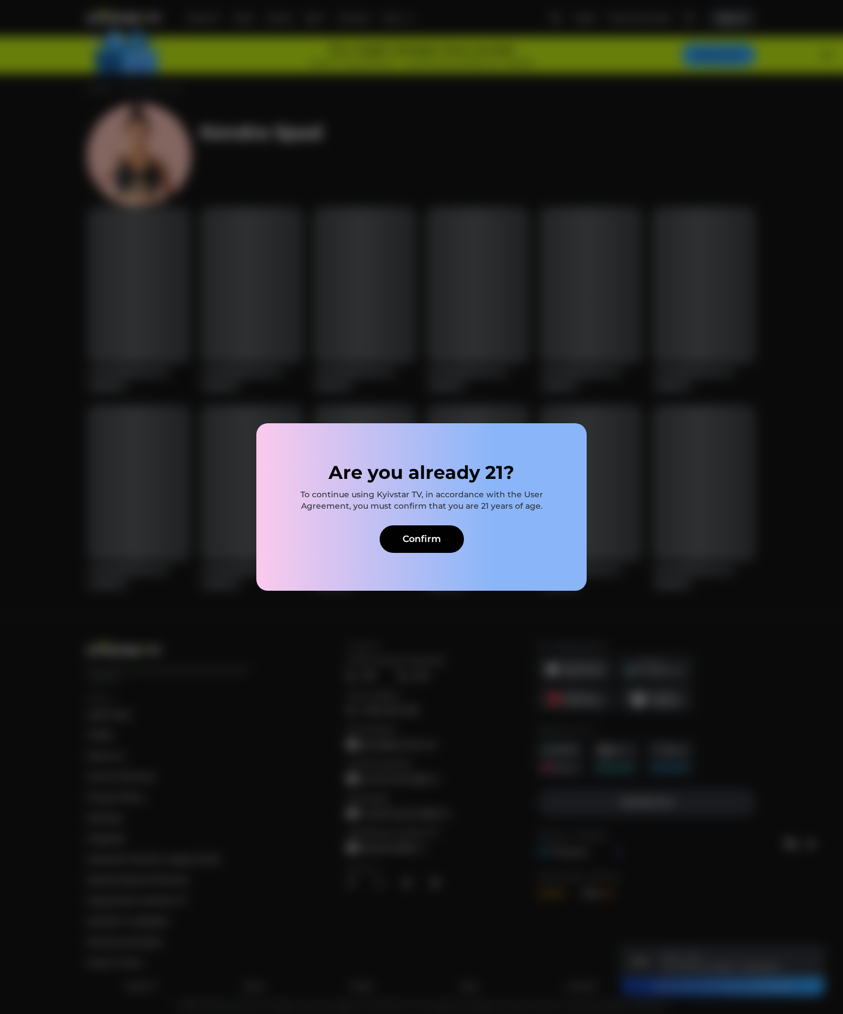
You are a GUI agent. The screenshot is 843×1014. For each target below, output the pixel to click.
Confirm (422, 538)
